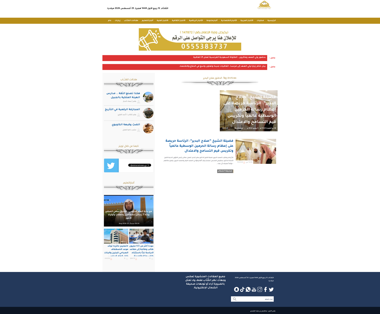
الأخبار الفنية (162, 21)
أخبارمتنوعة (211, 21)
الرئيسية (271, 21)
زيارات (118, 21)
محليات (260, 21)
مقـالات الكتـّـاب (131, 21)
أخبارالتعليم (147, 21)
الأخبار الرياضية (196, 21)
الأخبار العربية (246, 21)
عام (109, 21)
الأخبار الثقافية (178, 21)
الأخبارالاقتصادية (229, 21)
